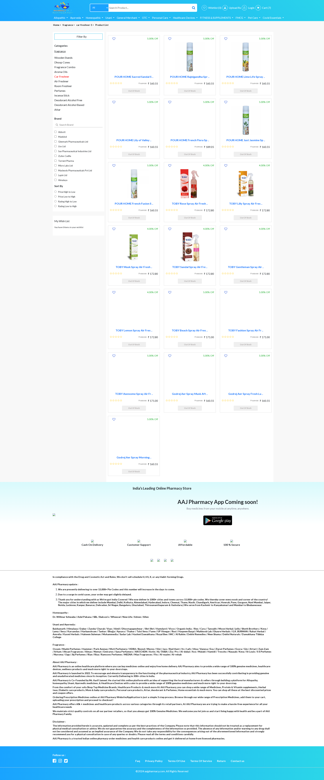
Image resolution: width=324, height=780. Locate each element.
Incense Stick (62, 95)
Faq (137, 760)
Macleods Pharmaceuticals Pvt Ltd (75, 170)
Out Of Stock (134, 91)
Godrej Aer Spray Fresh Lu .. (245, 393)
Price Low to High (66, 196)
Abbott (61, 132)
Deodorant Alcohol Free (68, 100)
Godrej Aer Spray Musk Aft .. (190, 393)
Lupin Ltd (62, 175)
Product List (102, 25)
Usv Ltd (62, 146)
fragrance (60, 51)
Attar (57, 109)
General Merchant (127, 17)
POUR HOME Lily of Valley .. (133, 140)
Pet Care (253, 17)
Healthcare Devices (184, 17)
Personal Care (160, 17)
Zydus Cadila (64, 156)
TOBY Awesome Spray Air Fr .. (134, 393)
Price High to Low (66, 192)
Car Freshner (61, 76)
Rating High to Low (67, 201)
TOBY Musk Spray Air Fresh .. (134, 266)
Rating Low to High (67, 206)
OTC (145, 17)
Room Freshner (63, 86)
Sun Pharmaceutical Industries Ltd (74, 151)
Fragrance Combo (64, 67)
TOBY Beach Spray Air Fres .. (190, 330)
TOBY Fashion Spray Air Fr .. (245, 330)
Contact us (237, 760)
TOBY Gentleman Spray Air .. (246, 266)
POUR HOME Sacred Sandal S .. (134, 76)
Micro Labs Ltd (65, 165)
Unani (108, 17)
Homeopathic (93, 17)
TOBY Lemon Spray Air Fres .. (134, 330)
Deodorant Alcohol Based (69, 104)
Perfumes (59, 90)
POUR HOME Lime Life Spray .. (245, 76)
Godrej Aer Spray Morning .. (134, 457)
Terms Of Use (176, 760)
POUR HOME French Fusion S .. (134, 203)
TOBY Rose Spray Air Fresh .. (190, 203)
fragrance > (69, 25)
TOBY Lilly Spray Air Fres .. (245, 203)
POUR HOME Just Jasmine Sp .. (245, 140)
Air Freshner (61, 81)
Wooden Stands (63, 57)
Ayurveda (75, 17)
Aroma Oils (61, 71)
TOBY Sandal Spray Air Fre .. (189, 266)
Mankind (62, 136)
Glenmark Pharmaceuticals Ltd (73, 141)
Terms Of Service (201, 760)
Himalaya (62, 180)
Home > (57, 25)
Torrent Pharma (66, 161)
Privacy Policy (154, 760)
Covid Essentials (272, 17)
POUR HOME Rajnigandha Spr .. (189, 76)
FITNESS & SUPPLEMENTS (215, 17)
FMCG (240, 17)
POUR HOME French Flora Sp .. (190, 140)
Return (221, 760)
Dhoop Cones (62, 62)
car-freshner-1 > (85, 25)
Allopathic (60, 17)
